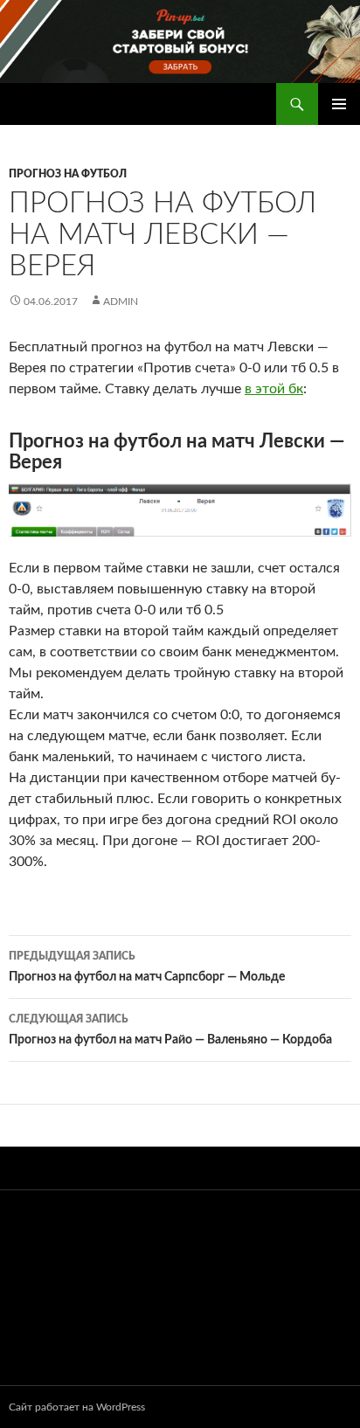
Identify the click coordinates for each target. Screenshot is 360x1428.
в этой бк (274, 389)
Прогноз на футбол (68, 174)
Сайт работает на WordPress (77, 1407)
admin (120, 301)
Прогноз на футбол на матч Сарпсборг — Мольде (147, 967)
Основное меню (339, 104)
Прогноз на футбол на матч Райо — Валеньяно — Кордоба (170, 1030)
